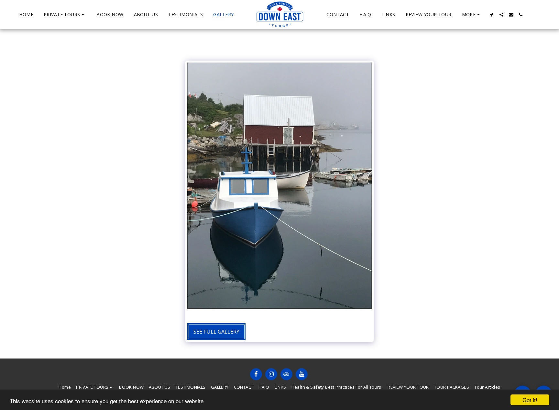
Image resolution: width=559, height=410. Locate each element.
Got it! (529, 400)
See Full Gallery (216, 331)
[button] (65, 14)
